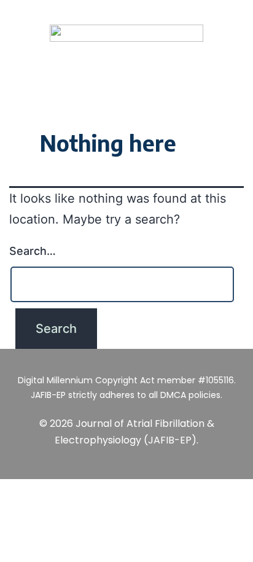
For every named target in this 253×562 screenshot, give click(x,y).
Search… (32, 250)
